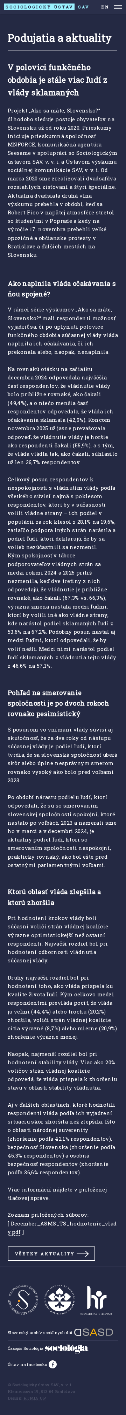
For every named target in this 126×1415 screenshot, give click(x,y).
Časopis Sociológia (26, 1348)
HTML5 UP (34, 1398)
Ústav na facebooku (28, 1364)
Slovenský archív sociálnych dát (41, 1332)
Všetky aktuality (45, 1253)
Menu (118, 7)
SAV (48, 6)
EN (105, 6)
